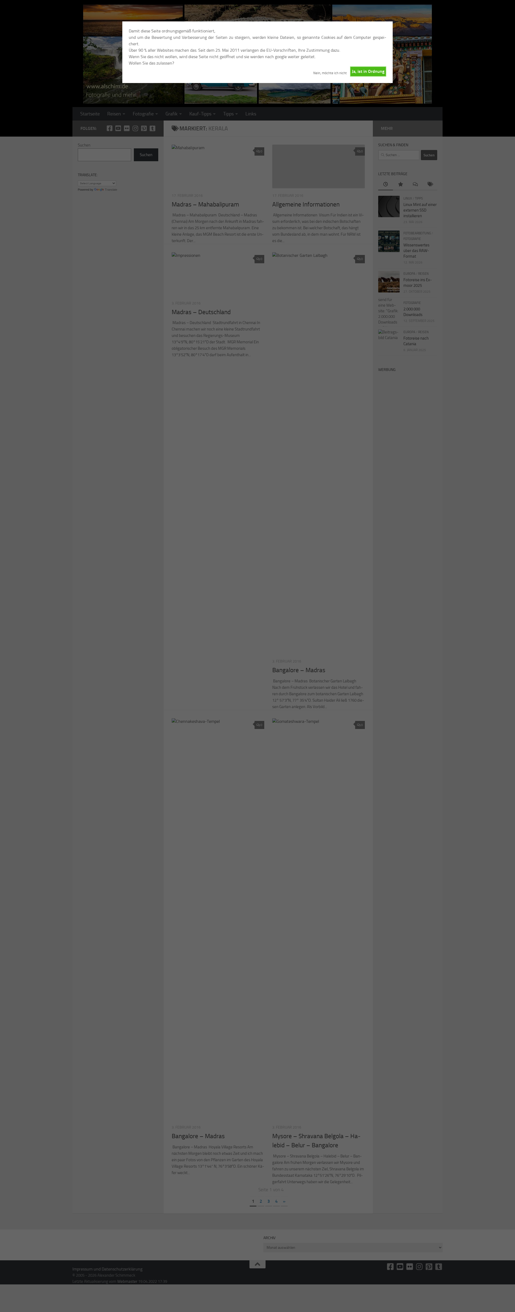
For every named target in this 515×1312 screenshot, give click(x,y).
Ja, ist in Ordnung (368, 71)
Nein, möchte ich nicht (330, 73)
